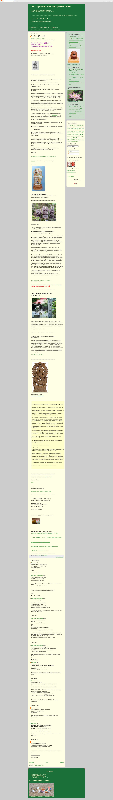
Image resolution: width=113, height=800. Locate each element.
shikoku (77, 136)
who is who (60, 557)
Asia (80, 125)
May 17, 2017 (34, 659)
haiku (77, 128)
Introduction (78, 129)
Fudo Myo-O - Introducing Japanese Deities (51, 6)
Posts (70, 151)
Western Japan (70, 141)
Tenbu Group (48, 477)
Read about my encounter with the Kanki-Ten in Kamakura (43, 156)
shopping (82, 136)
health (80, 128)
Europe (68, 128)
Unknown (33, 562)
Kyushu (69, 132)
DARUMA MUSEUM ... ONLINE (39, 774)
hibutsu (68, 129)
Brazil (72, 126)
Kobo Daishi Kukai (80, 131)
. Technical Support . (70, 170)
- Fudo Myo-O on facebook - (74, 43)
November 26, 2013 (35, 595)
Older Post (62, 762)
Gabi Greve (33, 662)
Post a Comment (34, 757)
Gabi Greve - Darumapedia (37, 575)
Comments (71, 153)
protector (72, 136)
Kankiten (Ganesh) (38, 36)
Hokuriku (72, 129)
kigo (72, 131)
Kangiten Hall (54, 115)
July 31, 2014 (34, 642)
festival (72, 128)
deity (57, 557)
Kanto (68, 131)
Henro (83, 128)
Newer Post (31, 762)
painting (69, 134)
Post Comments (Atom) (39, 765)
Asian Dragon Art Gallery (74, 81)
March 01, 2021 (34, 720)
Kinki (74, 131)
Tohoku (79, 139)
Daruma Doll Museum (73, 72)
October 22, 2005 (35, 573)
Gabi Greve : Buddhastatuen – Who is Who (46, 465)
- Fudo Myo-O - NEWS (73, 42)
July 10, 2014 (34, 615)
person (76, 134)
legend (73, 132)
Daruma (76, 126)
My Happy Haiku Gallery (37, 775)
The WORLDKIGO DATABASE (39, 776)
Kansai (82, 129)
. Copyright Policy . (70, 176)
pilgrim (81, 134)
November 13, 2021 (35, 755)
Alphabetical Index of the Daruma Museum (40, 542)
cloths (74, 126)
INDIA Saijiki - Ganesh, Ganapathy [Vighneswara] (44, 546)
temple (74, 139)
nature (82, 132)
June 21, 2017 (34, 678)
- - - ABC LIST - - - (72, 125)
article (78, 125)
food (75, 128)
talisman (69, 139)
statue (75, 138)
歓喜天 (32, 482)
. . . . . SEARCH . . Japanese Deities (76, 38)
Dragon (82, 126)
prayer (68, 136)
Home (47, 762)
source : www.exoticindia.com (37, 395)
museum (78, 132)
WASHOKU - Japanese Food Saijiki (40, 777)
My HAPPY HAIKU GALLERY (75, 106)
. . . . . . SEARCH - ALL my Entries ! (76, 40)
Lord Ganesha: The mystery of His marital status (41, 280)
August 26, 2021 (34, 739)
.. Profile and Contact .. (71, 172)
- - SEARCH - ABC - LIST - (74, 36)
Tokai (83, 139)
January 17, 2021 (35, 705)
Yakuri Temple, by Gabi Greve (37, 354)
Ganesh (33, 161)
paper (73, 134)
